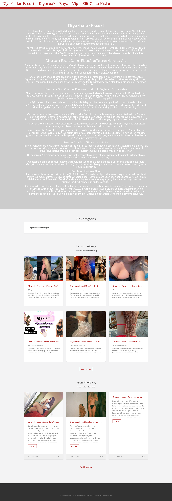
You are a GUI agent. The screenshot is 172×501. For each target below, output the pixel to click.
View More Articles (86, 467)
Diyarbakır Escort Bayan (36, 290)
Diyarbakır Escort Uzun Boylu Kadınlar (128, 286)
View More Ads (86, 369)
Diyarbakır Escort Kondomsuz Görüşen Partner (132, 341)
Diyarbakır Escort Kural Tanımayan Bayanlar (131, 397)
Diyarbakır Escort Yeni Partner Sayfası (44, 286)
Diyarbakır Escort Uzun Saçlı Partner (85, 286)
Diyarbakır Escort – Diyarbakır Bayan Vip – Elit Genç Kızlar (56, 3)
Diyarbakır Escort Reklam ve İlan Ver (43, 341)
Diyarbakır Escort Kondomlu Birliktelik (86, 341)
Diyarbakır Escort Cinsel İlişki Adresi (43, 422)
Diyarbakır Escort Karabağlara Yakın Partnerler (90, 422)
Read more (33, 446)
